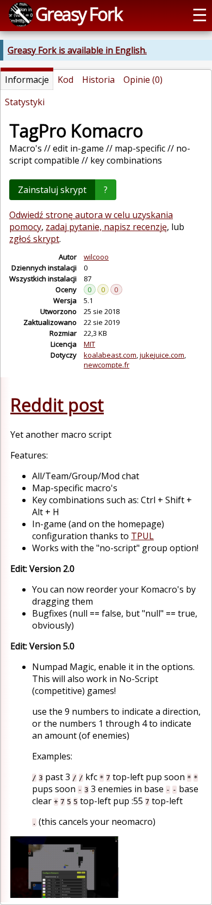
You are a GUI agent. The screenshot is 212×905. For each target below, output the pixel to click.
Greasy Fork (78, 14)
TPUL (142, 536)
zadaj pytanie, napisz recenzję (106, 227)
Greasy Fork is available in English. (77, 50)
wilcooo (96, 257)
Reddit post (57, 405)
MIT (89, 344)
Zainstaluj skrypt (52, 190)
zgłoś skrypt (34, 239)
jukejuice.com (162, 355)
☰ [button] (200, 14)
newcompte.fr (106, 365)
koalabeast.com (110, 355)
